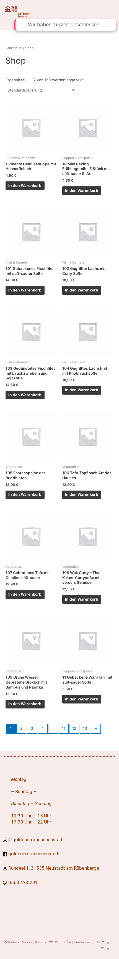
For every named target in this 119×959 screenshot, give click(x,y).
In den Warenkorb (25, 185)
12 (74, 728)
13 (85, 728)
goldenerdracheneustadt (38, 839)
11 (63, 728)
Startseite (14, 48)
